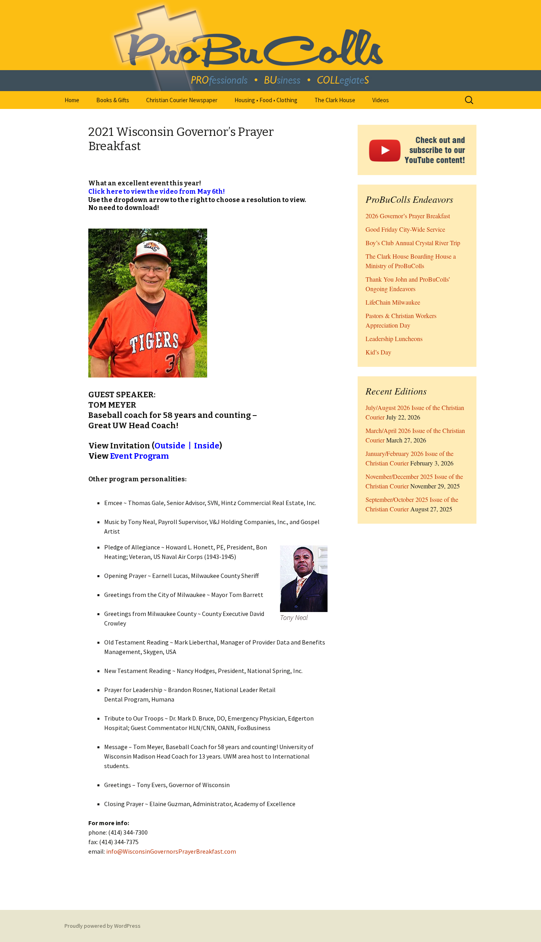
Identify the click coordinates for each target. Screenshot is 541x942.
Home (72, 100)
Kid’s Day (378, 352)
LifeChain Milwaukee (393, 302)
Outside (169, 445)
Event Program (139, 456)
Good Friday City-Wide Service (405, 229)
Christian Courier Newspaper (181, 100)
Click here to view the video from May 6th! (156, 191)
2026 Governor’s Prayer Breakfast (408, 216)
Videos (380, 100)
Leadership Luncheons (394, 338)
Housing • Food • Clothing (265, 100)
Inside (206, 445)
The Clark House (334, 100)
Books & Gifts (112, 100)
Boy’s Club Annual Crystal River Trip (413, 242)
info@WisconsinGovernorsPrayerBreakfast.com (171, 851)
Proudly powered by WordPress (103, 925)
